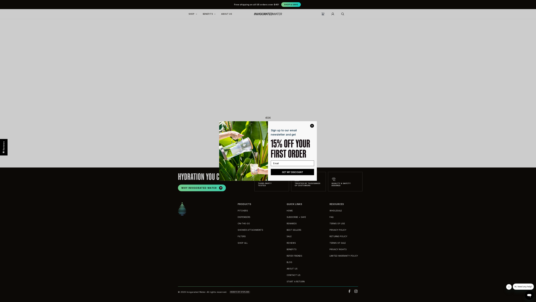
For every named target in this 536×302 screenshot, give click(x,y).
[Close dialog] (312, 126)
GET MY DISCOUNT (292, 172)
